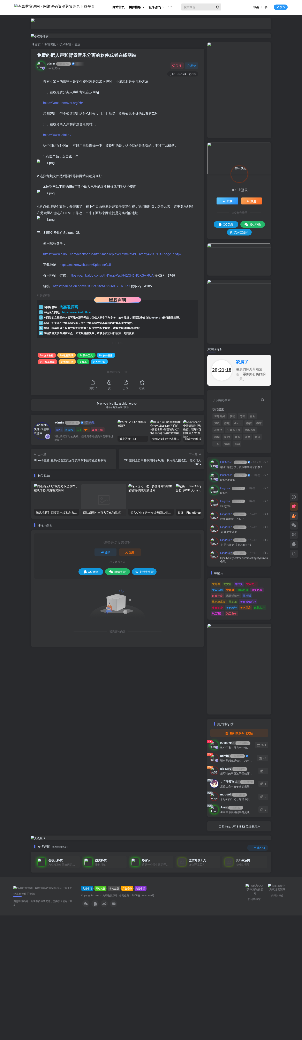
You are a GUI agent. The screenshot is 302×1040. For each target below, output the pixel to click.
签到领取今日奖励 (241, 733)
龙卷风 (230, 590)
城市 (237, 437)
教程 (232, 416)
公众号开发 (233, 430)
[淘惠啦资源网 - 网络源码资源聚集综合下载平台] (43, 888)
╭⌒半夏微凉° (236, 781)
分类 (242, 416)
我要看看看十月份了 (232, 519)
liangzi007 (232, 514)
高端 (237, 444)
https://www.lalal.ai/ (57, 134)
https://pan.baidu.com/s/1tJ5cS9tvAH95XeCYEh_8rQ (91, 286)
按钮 (227, 423)
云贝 (217, 444)
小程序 (218, 430)
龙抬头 (239, 584)
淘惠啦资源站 (110, 895)
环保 (247, 437)
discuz (238, 423)
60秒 (227, 437)
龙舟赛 (216, 584)
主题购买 (219, 416)
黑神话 (247, 596)
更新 (252, 416)
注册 (264, 7)
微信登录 (120, 572)
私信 (193, 65)
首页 (37, 44)
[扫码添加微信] (294, 525)
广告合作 (127, 888)
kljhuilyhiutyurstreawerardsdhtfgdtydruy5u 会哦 (244, 559)
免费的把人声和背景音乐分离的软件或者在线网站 (86, 55)
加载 (217, 423)
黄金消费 (217, 607)
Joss (230, 807)
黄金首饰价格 (248, 602)
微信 (249, 423)
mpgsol (232, 794)
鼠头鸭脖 (256, 590)
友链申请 (87, 888)
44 (60, 429)
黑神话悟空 (233, 596)
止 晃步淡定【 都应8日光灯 (236, 545)
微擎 (259, 423)
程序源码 (155, 7)
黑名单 (233, 602)
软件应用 (108, 355)
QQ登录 (93, 572)
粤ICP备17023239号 (142, 895)
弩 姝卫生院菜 (228, 532)
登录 (256, 7)
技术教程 (65, 44)
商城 (217, 437)
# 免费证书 (67, 361)
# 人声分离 (99, 361)
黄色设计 (231, 607)
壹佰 (257, 437)
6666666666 (227, 480)
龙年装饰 (217, 590)
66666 (223, 493)
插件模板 (135, 7)
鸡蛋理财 (217, 613)
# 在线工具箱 (47, 361)
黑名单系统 (218, 602)
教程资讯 (50, 44)
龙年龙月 (251, 584)
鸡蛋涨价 (231, 613)
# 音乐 (83, 361)
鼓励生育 (217, 596)
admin (58, 63)
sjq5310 (233, 768)
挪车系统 (250, 430)
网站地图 (101, 888)
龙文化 (228, 584)
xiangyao (225, 506)
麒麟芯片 (259, 607)
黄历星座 (245, 607)
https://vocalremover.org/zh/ (63, 102)
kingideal (231, 488)
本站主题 (114, 888)
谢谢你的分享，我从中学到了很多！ (241, 467)
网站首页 (118, 7)
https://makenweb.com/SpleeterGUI (85, 264)
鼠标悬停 (242, 590)
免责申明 (140, 888)
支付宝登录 (146, 572)
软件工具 (88, 355)
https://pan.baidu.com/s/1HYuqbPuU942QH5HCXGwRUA (111, 275)
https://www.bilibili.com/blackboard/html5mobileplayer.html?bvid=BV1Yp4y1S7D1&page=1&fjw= (113, 254)
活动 (227, 444)
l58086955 (232, 462)
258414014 (156, 317)
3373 (71, 429)
